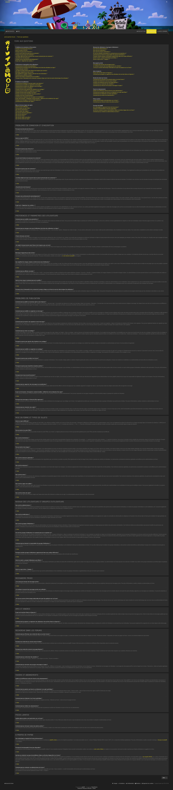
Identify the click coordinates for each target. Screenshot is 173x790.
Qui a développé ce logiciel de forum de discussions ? (106, 107)
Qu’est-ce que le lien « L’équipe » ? (101, 59)
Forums (7, 2)
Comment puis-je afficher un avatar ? (24, 75)
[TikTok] (7, 86)
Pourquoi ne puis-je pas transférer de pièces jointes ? (28, 94)
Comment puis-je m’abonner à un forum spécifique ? (105, 93)
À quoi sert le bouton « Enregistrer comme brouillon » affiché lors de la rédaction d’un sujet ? (37, 98)
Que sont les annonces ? (21, 114)
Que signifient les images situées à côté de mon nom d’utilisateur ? (31, 73)
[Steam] (7, 64)
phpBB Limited (53, 740)
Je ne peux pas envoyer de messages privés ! (104, 64)
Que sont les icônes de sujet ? (22, 118)
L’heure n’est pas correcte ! (21, 69)
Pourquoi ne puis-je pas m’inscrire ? (23, 51)
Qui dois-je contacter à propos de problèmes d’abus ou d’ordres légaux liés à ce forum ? (114, 110)
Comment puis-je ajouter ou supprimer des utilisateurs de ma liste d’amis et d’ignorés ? (113, 74)
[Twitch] (7, 91)
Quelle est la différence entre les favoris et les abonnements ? (108, 90)
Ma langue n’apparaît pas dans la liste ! (24, 72)
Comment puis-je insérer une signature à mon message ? (28, 86)
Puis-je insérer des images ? (22, 111)
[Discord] (7, 59)
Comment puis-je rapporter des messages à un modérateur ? (29, 97)
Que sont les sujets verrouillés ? (23, 117)
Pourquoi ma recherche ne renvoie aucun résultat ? (105, 81)
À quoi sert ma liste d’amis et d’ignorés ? (102, 72)
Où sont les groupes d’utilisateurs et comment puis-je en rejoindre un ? (109, 53)
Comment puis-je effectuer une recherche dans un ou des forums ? (109, 79)
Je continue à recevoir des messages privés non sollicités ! (107, 66)
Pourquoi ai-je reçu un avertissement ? (24, 95)
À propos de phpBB (162, 740)
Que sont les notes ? (20, 115)
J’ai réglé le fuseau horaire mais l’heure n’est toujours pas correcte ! (31, 70)
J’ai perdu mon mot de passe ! (22, 57)
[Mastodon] (7, 75)
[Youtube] (7, 69)
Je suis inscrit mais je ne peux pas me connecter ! (27, 53)
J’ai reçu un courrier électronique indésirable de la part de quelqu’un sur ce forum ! (112, 67)
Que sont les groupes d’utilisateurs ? (101, 51)
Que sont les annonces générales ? (23, 112)
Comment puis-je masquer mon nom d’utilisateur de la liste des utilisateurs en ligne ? (35, 67)
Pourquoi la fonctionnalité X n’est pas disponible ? (105, 108)
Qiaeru (94, 788)
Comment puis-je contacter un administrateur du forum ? (106, 111)
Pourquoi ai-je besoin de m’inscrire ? (24, 48)
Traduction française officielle (84, 788)
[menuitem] (18, 31)
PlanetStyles (94, 787)
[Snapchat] (8, 80)
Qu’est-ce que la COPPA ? (21, 50)
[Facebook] (7, 48)
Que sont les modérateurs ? (99, 50)
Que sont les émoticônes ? (21, 109)
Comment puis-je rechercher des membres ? (103, 84)
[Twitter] (7, 53)
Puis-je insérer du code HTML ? (22, 108)
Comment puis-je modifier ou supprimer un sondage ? (28, 91)
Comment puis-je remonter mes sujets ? (24, 101)
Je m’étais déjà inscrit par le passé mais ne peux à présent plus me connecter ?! (34, 56)
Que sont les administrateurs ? (100, 48)
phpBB (83, 787)
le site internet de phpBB (68, 256)
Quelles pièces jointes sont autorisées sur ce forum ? (105, 100)
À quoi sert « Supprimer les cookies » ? (24, 61)
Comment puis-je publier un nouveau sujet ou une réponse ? (29, 83)
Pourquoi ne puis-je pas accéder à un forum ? (26, 92)
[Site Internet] (7, 42)
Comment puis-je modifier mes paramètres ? (26, 66)
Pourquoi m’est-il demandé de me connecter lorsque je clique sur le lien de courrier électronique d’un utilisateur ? (42, 78)
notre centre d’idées (98, 749)
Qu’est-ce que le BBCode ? (21, 106)
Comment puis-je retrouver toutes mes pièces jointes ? (106, 102)
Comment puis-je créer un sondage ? (24, 88)
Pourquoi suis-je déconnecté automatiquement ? (26, 59)
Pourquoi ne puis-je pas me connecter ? (24, 54)
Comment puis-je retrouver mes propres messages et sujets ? (108, 85)
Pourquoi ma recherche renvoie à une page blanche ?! (105, 82)
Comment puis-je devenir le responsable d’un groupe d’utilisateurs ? (109, 54)
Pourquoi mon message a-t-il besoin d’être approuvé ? (28, 100)
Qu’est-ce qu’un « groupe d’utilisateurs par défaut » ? (105, 57)
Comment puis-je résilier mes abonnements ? (104, 95)
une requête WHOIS (147, 756)
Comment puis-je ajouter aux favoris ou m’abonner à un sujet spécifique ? (110, 92)
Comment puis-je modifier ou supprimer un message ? (28, 84)
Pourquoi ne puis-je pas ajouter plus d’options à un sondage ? (29, 89)
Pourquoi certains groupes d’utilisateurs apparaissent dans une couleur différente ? (112, 56)
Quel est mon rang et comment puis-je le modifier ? (27, 76)
